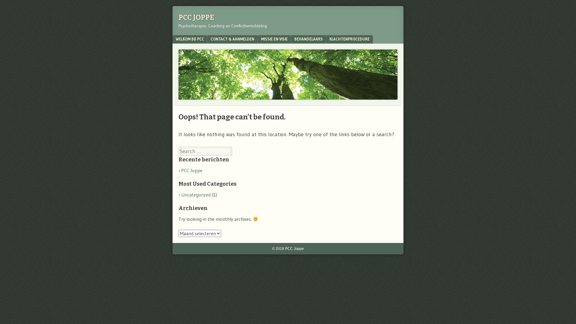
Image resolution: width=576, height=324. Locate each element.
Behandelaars (308, 39)
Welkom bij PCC (190, 39)
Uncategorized (196, 195)
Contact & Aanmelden (232, 39)
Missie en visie (274, 39)
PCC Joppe (196, 17)
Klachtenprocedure (349, 39)
